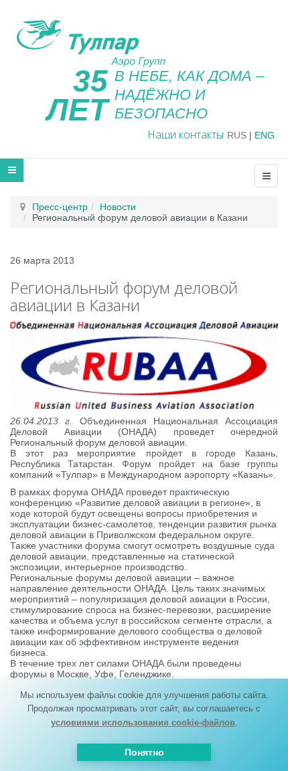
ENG (265, 135)
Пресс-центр (60, 206)
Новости (118, 206)
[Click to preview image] (144, 364)
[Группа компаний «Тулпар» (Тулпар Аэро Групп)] (87, 39)
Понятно (144, 752)
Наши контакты (185, 134)
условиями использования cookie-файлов (143, 722)
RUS (236, 135)
